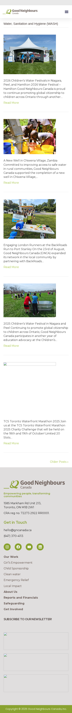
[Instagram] (7, 546)
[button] (66, 12)
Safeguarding (14, 603)
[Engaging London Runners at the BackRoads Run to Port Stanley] (29, 218)
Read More (11, 102)
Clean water (12, 574)
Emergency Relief (16, 580)
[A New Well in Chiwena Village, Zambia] (29, 136)
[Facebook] (18, 546)
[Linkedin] (40, 546)
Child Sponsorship (16, 568)
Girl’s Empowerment (18, 562)
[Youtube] (29, 546)
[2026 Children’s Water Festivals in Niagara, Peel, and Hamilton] (29, 54)
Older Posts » (59, 461)
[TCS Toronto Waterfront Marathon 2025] (29, 388)
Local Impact (13, 586)
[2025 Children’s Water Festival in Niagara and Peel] (29, 300)
